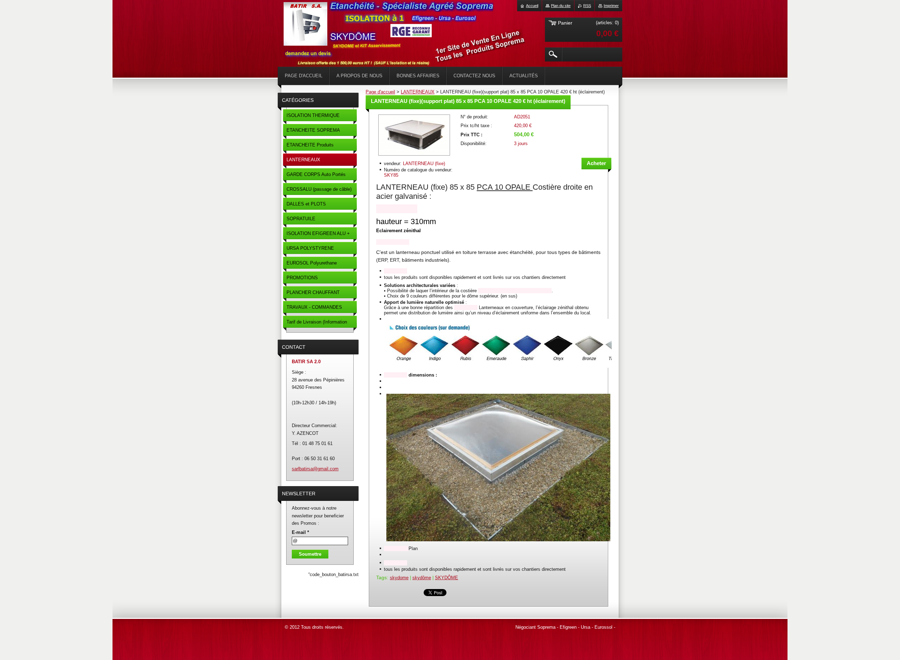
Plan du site (561, 6)
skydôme (421, 577)
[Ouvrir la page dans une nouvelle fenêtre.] (414, 156)
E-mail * (300, 532)
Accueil (532, 6)
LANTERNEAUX (418, 91)
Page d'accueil (380, 91)
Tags (381, 577)
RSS (587, 6)
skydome (399, 577)
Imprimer (611, 6)
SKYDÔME (446, 577)
